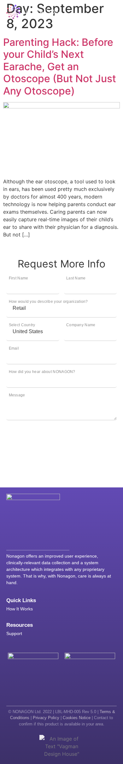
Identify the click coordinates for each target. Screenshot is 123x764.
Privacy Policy (46, 717)
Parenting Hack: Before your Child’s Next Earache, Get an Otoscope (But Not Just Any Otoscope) (59, 66)
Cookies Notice (77, 717)
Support (14, 633)
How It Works (19, 608)
